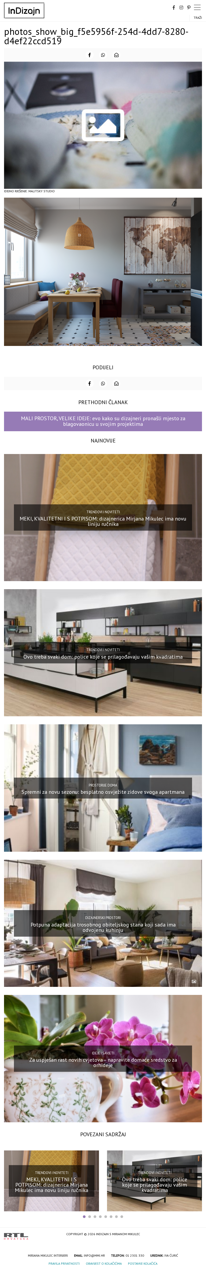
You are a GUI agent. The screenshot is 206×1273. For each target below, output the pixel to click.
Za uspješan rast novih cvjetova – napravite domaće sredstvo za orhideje (103, 1062)
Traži (198, 18)
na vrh (196, 1235)
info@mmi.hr (94, 1255)
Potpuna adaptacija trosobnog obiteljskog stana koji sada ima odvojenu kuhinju (103, 927)
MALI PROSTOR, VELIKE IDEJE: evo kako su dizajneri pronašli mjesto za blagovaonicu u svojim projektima (103, 421)
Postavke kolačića (142, 1263)
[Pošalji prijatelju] (116, 55)
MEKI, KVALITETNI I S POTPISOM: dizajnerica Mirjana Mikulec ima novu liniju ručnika (103, 521)
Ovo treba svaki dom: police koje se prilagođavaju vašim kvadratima (103, 656)
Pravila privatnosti (64, 1263)
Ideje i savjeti (103, 1053)
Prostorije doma (103, 785)
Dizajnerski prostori (103, 918)
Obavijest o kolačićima (104, 1263)
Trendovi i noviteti (103, 512)
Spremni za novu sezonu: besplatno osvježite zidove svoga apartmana (103, 791)
